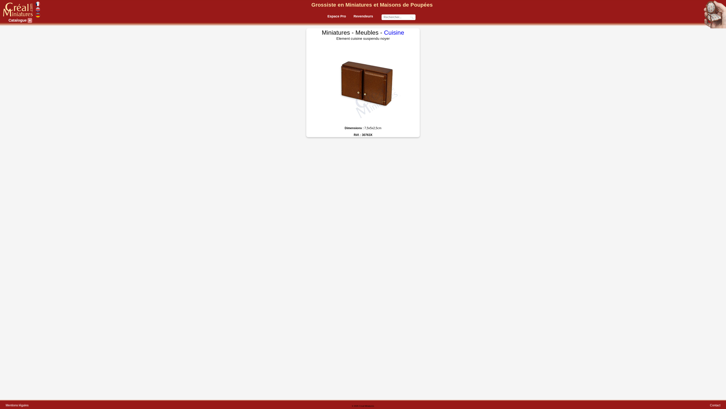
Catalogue (18, 20)
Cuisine (394, 32)
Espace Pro (336, 16)
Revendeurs (363, 16)
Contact (715, 405)
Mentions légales (17, 405)
